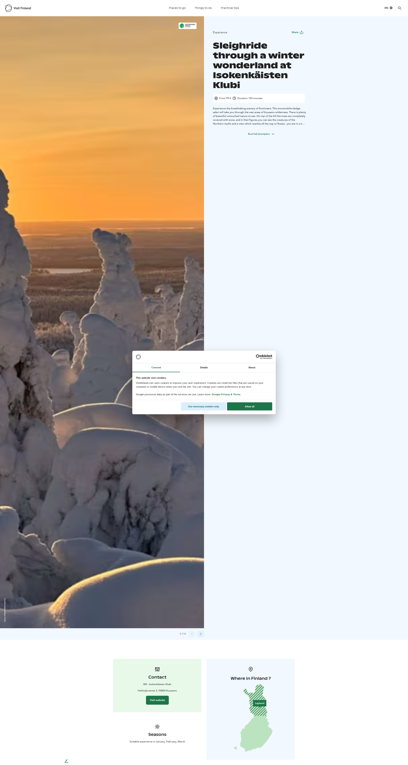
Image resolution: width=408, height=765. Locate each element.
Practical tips (230, 8)
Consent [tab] (156, 367)
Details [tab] (204, 367)
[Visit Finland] (18, 8)
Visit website (157, 700)
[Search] (400, 8)
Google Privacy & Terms (226, 394)
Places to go (177, 8)
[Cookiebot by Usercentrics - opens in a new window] (258, 356)
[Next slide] (201, 634)
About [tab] (251, 367)
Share (295, 32)
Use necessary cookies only (203, 406)
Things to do (203, 8)
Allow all (249, 406)
